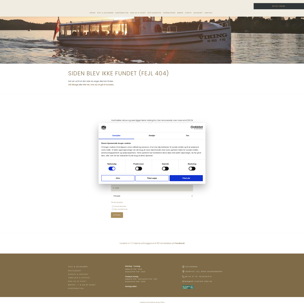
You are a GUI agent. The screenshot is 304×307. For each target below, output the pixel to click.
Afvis (118, 178)
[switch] (138, 168)
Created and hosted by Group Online (152, 302)
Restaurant (74, 271)
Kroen (92, 13)
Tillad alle (186, 178)
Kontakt (209, 13)
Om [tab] (187, 135)
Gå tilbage (73, 84)
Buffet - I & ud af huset (82, 285)
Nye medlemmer (121, 209)
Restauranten (154, 13)
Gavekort (198, 13)
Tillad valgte (152, 178)
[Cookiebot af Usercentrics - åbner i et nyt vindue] (192, 127)
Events (188, 13)
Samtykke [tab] (116, 135)
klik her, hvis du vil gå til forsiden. (98, 84)
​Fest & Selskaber (78, 267)
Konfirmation (121, 13)
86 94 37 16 (191, 276)
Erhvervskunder (120, 206)
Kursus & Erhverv (78, 274)
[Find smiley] (188, 287)
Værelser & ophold (79, 278)
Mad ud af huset (138, 13)
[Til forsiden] (153, 6)
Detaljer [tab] (152, 135)
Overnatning (169, 13)
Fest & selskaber (105, 13)
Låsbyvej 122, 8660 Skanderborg (204, 271)
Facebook (180, 243)
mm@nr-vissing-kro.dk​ (198, 281)
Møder (180, 13)
